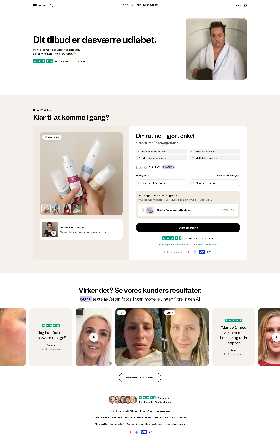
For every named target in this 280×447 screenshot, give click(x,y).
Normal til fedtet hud (155, 183)
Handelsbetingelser (154, 423)
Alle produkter (101, 423)
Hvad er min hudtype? (228, 175)
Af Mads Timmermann (175, 423)
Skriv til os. (138, 411)
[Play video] (64, 337)
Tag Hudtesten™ (117, 423)
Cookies (130, 423)
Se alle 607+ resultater (140, 377)
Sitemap (139, 423)
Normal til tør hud (206, 183)
